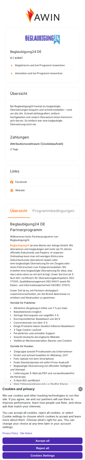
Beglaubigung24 (20, 245)
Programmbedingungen (53, 211)
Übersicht (18, 211)
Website (20, 190)
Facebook (21, 181)
